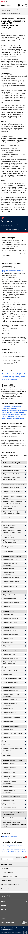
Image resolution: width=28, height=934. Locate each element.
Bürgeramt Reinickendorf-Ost (10, 670)
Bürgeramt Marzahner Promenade (12, 577)
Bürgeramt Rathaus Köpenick (10, 804)
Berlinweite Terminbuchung (12, 229)
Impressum (5, 868)
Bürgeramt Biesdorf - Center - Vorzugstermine (10, 564)
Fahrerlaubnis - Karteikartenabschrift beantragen (14, 849)
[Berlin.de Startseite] (4, 1)
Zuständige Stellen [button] (6, 880)
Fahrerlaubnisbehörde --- (9, 818)
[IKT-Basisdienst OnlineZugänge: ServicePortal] (7, 859)
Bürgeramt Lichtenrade (9, 763)
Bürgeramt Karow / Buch (9, 630)
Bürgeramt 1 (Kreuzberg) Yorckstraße (12, 487)
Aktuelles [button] (3, 914)
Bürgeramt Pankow (8, 638)
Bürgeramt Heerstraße (9, 466)
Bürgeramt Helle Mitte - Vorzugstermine (9, 573)
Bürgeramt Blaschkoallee (9, 614)
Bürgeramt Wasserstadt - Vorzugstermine (9, 713)
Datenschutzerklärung (7, 872)
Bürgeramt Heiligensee (9, 654)
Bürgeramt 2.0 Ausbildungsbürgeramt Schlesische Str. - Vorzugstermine (12, 502)
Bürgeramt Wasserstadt (9, 708)
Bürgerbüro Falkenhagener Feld (11, 717)
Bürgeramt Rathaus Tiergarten (11, 602)
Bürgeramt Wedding (8, 606)
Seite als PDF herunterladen (9, 836)
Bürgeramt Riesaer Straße (10, 586)
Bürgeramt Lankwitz (8, 729)
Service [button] (3, 901)
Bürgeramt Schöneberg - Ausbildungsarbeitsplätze (9, 777)
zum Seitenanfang (20, 857)
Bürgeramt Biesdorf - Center (10, 559)
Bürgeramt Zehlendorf (8, 744)
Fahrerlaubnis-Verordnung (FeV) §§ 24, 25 (13, 374)
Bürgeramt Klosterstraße (9, 595)
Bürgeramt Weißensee (9, 645)
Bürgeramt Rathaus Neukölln (10, 618)
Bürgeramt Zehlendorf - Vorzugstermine (9, 754)
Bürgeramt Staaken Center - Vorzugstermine (10, 704)
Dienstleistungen (15, 9)
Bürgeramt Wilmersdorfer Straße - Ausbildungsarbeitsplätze (11, 478)
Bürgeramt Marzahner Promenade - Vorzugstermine (12, 582)
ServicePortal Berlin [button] (6, 864)
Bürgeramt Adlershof (8, 800)
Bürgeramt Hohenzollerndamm (11, 470)
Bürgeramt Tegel (7, 674)
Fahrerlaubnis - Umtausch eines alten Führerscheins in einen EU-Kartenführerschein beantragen (14, 12)
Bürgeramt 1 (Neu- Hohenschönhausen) (8, 536)
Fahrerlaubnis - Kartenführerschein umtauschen (14, 851)
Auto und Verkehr (6, 10)
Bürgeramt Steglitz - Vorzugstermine (12, 741)
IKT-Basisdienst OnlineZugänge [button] (10, 884)
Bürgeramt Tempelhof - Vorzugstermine (9, 791)
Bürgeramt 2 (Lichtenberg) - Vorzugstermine (10, 546)
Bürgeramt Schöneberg (9, 772)
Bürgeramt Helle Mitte (8, 568)
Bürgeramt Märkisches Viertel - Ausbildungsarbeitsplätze (11, 662)
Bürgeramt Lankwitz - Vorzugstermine (12, 733)
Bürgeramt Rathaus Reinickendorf (12, 667)
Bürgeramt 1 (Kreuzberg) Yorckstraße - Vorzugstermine (13, 492)
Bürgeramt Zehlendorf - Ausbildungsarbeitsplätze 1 (12, 749)
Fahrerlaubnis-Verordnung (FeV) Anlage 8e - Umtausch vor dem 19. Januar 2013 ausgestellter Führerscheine (14, 378)
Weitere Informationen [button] (7, 922)
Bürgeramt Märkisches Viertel (10, 658)
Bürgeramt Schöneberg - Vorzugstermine (9, 782)
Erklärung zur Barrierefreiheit (9, 876)
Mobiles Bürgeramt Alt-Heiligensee (12, 678)
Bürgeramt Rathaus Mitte (9, 598)
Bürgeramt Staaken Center (10, 699)
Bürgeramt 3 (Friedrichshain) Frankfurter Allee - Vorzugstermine (12, 512)
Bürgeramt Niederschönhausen (11, 634)
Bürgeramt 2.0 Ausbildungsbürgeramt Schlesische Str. (12, 497)
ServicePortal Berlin (5, 9)
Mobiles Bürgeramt (8, 517)
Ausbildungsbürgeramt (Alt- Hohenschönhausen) (10, 526)
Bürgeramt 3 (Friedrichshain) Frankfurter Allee (10, 507)
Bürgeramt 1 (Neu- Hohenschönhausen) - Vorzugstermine (11, 541)
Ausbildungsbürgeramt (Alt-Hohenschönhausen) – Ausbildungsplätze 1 (12, 531)
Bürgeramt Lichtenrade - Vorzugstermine (9, 768)
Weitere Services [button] (5, 889)
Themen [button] (3, 918)
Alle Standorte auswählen (9, 460)
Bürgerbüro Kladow (8, 721)
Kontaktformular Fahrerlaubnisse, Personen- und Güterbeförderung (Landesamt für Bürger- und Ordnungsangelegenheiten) (14, 416)
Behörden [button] (3, 905)
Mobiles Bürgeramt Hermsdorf (10, 682)
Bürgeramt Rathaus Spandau (10, 690)
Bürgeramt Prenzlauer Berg (10, 642)
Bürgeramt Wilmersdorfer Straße (11, 474)
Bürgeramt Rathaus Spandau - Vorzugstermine (11, 695)
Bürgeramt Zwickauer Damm (10, 622)
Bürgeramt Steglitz (8, 737)
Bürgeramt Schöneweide (9, 807)
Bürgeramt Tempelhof (8, 786)
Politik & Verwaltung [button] (6, 909)
